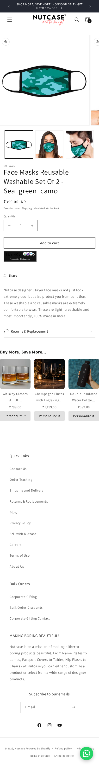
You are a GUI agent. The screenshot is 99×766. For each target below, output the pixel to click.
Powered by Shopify (38, 748)
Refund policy (63, 748)
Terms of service (40, 755)
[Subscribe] (73, 707)
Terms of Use (20, 555)
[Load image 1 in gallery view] (19, 144)
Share (12, 275)
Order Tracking (21, 479)
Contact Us (18, 469)
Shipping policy (64, 755)
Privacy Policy (20, 523)
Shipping (27, 208)
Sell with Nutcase (23, 534)
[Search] (77, 19)
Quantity (10, 216)
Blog (13, 512)
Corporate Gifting (23, 597)
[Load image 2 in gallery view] (49, 144)
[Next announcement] (90, 6)
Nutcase (20, 748)
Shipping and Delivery (26, 490)
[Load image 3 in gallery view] (80, 144)
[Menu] (9, 19)
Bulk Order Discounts (26, 607)
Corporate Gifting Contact (30, 618)
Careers (15, 544)
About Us (17, 566)
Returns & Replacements (29, 501)
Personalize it (15, 416)
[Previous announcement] (9, 6)
